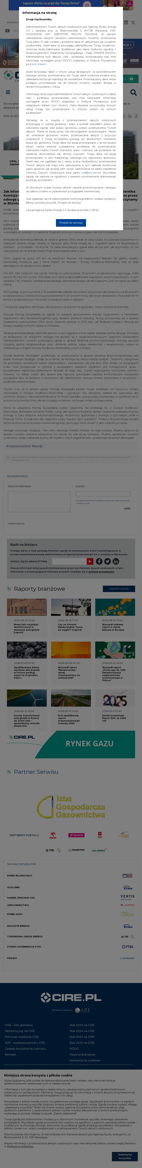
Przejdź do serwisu (71, 222)
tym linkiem (59, 105)
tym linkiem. (39, 64)
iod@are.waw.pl (91, 172)
